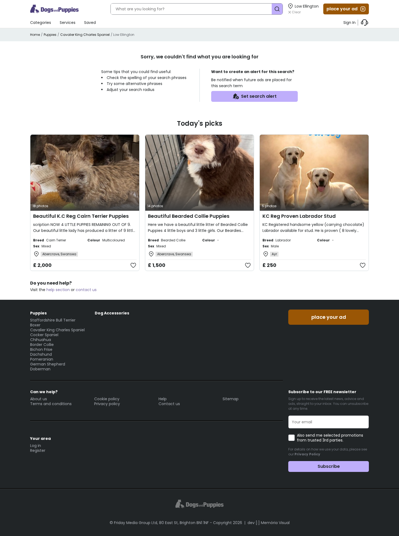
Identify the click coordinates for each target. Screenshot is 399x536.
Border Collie (42, 344)
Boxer (35, 325)
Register (37, 450)
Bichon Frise (41, 349)
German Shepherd (47, 364)
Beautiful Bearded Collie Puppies (188, 216)
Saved (90, 22)
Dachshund (41, 354)
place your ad (342, 9)
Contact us (169, 403)
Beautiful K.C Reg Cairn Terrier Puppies (81, 216)
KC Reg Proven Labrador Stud (299, 216)
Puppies (50, 34)
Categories (40, 22)
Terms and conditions (51, 403)
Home (35, 34)
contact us (86, 289)
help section (58, 289)
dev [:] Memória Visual (269, 522)
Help (163, 399)
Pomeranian (41, 359)
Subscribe (329, 466)
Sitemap (231, 399)
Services (67, 22)
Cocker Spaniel (44, 334)
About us (38, 399)
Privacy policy (107, 403)
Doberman (40, 369)
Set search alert (259, 96)
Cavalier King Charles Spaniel (85, 34)
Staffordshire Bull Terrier (52, 320)
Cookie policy (106, 399)
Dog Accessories (112, 313)
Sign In (349, 22)
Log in (35, 445)
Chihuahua (40, 339)
